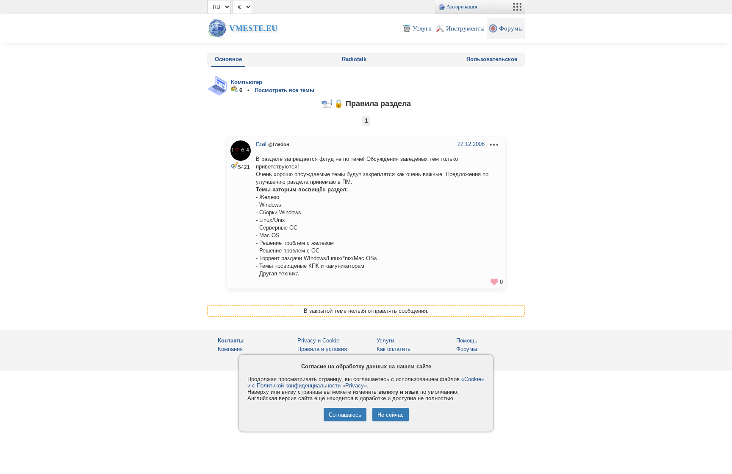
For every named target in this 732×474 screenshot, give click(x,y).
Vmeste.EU (253, 28)
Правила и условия (322, 349)
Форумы (466, 349)
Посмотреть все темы (284, 90)
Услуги (385, 340)
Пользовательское (491, 59)
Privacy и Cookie (318, 340)
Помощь (466, 340)
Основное (228, 59)
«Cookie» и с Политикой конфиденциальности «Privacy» (365, 382)
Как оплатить (393, 349)
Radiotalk (354, 59)
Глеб (261, 144)
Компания (230, 349)
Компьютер (246, 82)
